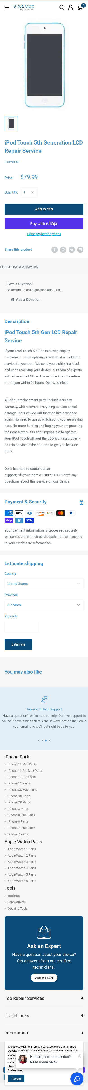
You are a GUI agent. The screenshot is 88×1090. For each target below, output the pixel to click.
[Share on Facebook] (54, 249)
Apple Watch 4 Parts (22, 868)
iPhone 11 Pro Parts (22, 777)
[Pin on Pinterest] (63, 249)
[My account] (70, 7)
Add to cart (44, 209)
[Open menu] (7, 7)
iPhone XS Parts (19, 796)
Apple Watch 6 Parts (22, 881)
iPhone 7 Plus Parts (21, 828)
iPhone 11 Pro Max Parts (25, 770)
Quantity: (11, 192)
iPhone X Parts (18, 809)
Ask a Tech (44, 978)
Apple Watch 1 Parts (22, 849)
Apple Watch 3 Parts (22, 862)
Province (11, 595)
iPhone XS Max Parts (22, 789)
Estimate (18, 644)
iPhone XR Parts (19, 802)
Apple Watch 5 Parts (22, 874)
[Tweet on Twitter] (72, 249)
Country (10, 574)
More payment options (44, 234)
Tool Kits (14, 896)
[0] (80, 7)
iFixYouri (12, 162)
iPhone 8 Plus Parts (21, 815)
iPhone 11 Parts (19, 783)
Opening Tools (18, 908)
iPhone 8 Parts (18, 821)
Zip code (11, 616)
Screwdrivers (17, 902)
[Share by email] (80, 249)
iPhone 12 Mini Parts (22, 764)
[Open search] (61, 7)
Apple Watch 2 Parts (22, 855)
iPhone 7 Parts (18, 834)
